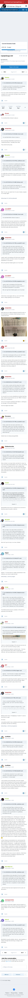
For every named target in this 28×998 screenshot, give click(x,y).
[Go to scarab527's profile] (2, 209)
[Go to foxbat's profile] (2, 483)
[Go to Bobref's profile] (2, 920)
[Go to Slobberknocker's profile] (2, 447)
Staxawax (8, 416)
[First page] (2, 72)
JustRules (19, 160)
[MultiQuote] (2, 101)
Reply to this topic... (8, 967)
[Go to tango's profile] (2, 588)
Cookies (21, 992)
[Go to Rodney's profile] (2, 78)
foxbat (18, 82)
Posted (9, 79)
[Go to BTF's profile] (2, 347)
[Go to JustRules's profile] (2, 737)
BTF (18, 382)
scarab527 (19, 243)
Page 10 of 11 (14, 71)
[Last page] (26, 72)
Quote (6, 100)
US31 (17, 697)
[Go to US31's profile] (2, 622)
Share (7, 974)
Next (23, 71)
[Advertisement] (14, 26)
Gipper (7, 553)
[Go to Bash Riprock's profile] (2, 867)
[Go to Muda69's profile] (2, 156)
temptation (19, 281)
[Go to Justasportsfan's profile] (2, 900)
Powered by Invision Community (14, 995)
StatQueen (4, 59)
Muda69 (19, 451)
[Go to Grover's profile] (2, 114)
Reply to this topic (14, 67)
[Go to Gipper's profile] (2, 553)
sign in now (8, 961)
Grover (19, 134)
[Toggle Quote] (3, 82)
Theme (7, 992)
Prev (5, 71)
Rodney (18, 182)
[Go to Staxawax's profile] (2, 417)
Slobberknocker (9, 446)
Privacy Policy (14, 992)
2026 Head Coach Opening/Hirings (13, 2)
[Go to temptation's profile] (2, 129)
